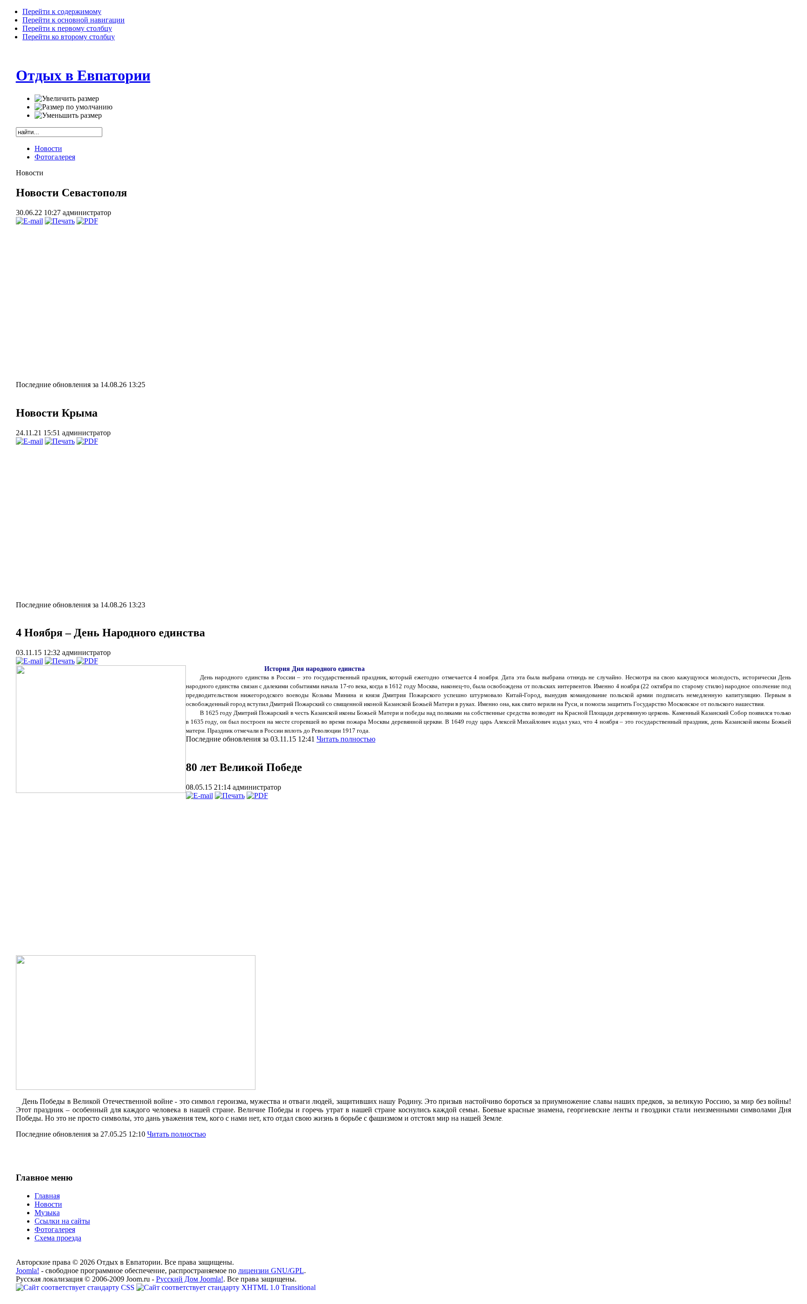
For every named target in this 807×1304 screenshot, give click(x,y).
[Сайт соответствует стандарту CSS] (76, 1287)
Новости (48, 148)
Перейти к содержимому (61, 11)
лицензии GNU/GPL (271, 1271)
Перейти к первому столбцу (67, 28)
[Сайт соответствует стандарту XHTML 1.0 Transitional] (226, 1287)
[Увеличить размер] (67, 98)
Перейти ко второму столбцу (68, 37)
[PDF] (87, 221)
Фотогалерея (55, 157)
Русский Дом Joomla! (189, 1279)
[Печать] (60, 221)
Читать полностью (346, 739)
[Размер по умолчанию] (74, 107)
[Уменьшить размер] (68, 115)
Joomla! (27, 1271)
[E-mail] (29, 221)
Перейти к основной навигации (73, 20)
